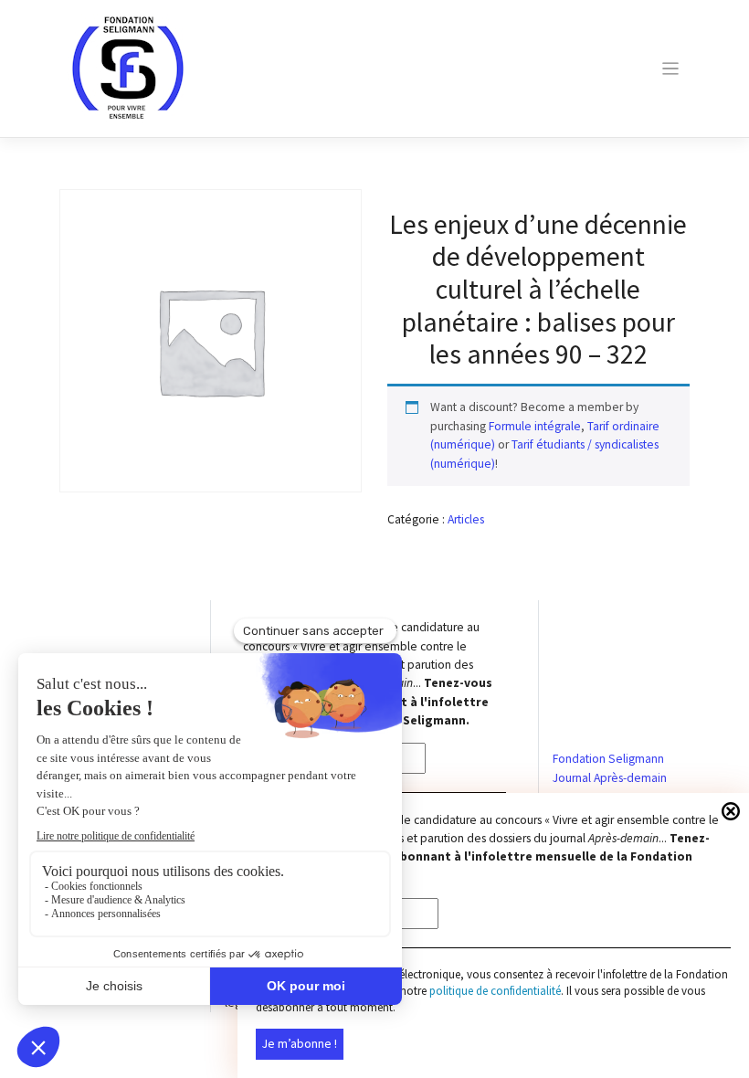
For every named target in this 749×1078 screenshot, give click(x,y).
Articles (466, 519)
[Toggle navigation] (670, 69)
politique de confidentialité (495, 991)
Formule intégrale (535, 426)
